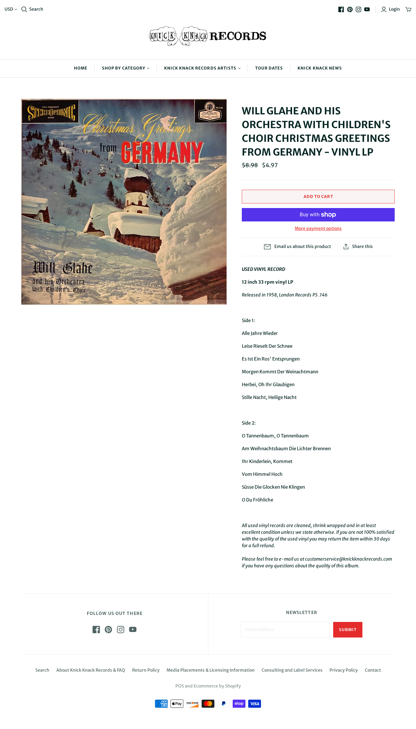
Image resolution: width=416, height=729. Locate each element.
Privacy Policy (344, 670)
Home (80, 68)
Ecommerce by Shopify (217, 686)
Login (394, 9)
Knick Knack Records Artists (200, 68)
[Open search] (24, 9)
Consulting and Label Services (292, 670)
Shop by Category (123, 68)
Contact (373, 670)
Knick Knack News (320, 68)
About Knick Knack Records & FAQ (90, 670)
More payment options (318, 228)
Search (36, 9)
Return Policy (146, 670)
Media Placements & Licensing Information (211, 670)
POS (179, 686)
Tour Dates (269, 68)
